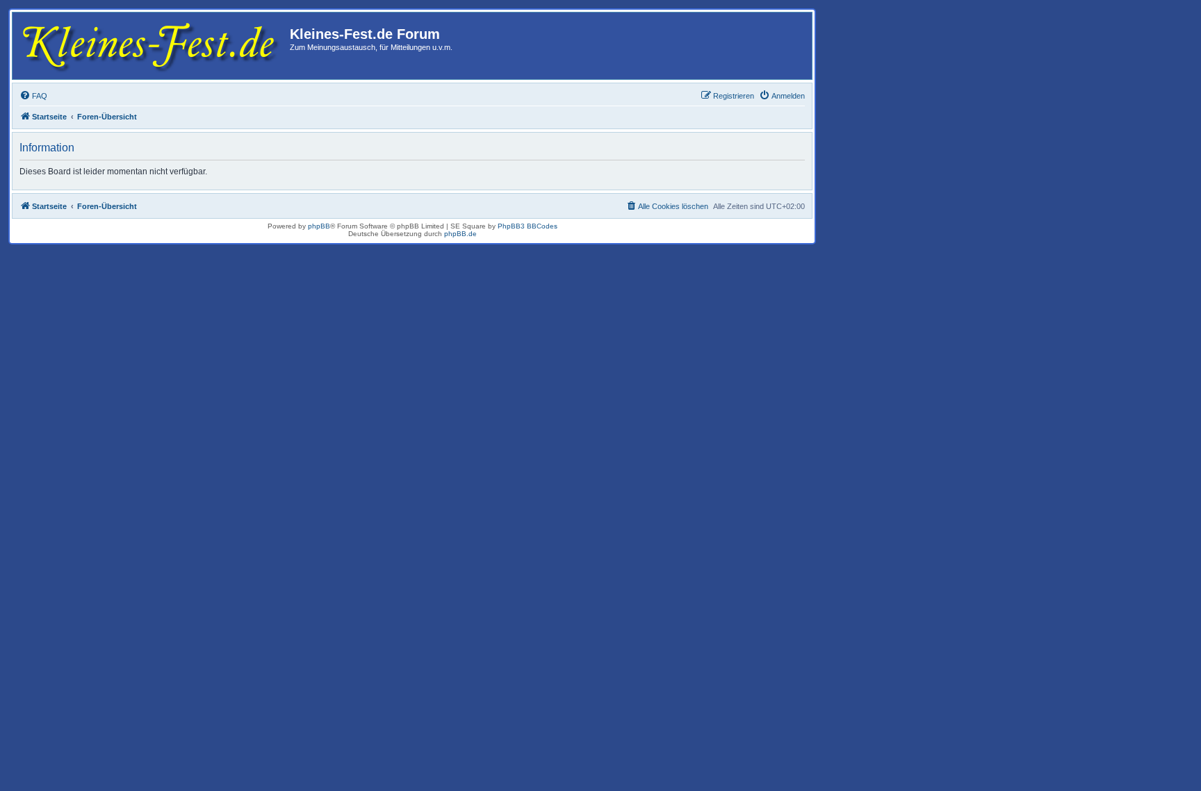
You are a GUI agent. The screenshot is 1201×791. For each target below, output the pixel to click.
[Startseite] (153, 46)
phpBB (319, 226)
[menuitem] (33, 96)
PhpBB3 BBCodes (527, 226)
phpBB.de (460, 234)
